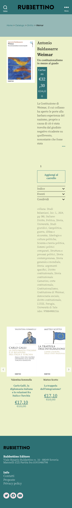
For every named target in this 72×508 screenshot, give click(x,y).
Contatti (8, 476)
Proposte (9, 480)
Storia (59, 220)
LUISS (40, 303)
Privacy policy (12, 483)
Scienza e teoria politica (50, 243)
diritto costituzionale (49, 300)
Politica (50, 220)
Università (43, 224)
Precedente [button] (3, 369)
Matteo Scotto (32, 379)
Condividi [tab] (43, 199)
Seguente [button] (68, 369)
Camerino (42, 281)
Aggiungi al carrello (51, 176)
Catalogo (19, 25)
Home (10, 25)
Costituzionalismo (47, 288)
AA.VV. (61, 379)
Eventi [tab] (41, 194)
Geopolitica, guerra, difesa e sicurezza (49, 231)
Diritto (30, 25)
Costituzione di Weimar (50, 292)
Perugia (50, 303)
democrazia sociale (48, 296)
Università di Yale (47, 307)
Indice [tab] (41, 188)
